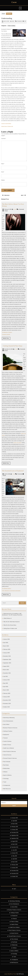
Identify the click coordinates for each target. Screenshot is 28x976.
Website (3, 180)
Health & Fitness (7, 744)
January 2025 (6, 652)
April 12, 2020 (6, 21)
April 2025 (5, 642)
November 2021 (7, 673)
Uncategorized (6, 785)
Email (2, 171)
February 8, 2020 (7, 209)
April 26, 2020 (7, 474)
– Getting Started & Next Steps (12, 346)
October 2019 (6, 706)
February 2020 (6, 693)
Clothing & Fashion (7, 731)
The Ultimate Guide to (6, 588)
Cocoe (14, 2)
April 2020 (5, 686)
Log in (14, 888)
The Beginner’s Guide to (7, 332)
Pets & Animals (6, 761)
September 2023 (7, 662)
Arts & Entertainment (8, 721)
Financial (5, 737)
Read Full (6, 339)
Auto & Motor (6, 724)
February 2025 (6, 649)
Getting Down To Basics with (7, 126)
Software (5, 771)
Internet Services (7, 754)
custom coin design (17, 442)
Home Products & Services (9, 751)
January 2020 (6, 696)
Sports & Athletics (7, 775)
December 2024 (7, 656)
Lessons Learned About (6, 123)
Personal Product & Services (10, 758)
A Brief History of (8, 618)
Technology (6, 778)
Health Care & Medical (8, 748)
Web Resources (7, 788)
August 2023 (6, 666)
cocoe (13, 21)
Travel (4, 781)
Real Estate (6, 765)
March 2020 (6, 689)
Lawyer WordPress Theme (10, 974)
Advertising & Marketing (9, 717)
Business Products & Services (10, 727)
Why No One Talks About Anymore (12, 621)
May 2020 (5, 683)
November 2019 (7, 703)
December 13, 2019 (8, 349)
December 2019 (7, 700)
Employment (6, 734)
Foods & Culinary (11, 25)
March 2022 (6, 669)
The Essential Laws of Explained (13, 471)
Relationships (6, 768)
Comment (3, 138)
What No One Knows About (10, 625)
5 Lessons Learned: (6, 334)
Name (2, 163)
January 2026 (6, 639)
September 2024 (7, 659)
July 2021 (5, 676)
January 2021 (6, 679)
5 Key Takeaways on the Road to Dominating (11, 590)
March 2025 (6, 645)
